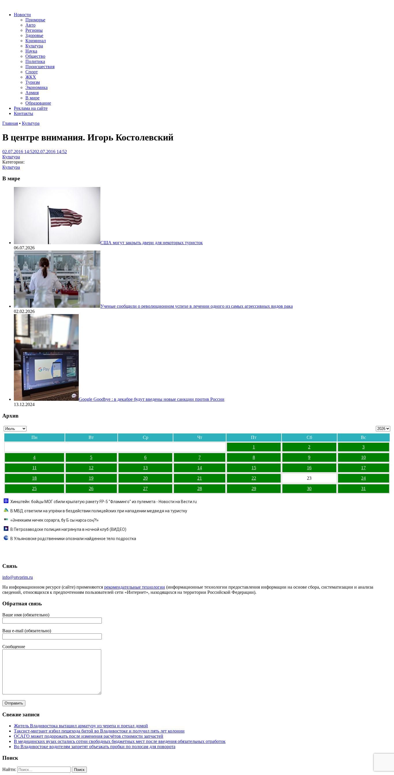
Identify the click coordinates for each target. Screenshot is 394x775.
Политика (35, 61)
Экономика (36, 87)
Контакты (23, 113)
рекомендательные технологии (134, 587)
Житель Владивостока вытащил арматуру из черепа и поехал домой (81, 725)
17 (363, 467)
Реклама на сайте (31, 108)
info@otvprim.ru (17, 577)
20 (145, 478)
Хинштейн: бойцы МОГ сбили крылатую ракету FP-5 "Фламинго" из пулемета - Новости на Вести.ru (103, 501)
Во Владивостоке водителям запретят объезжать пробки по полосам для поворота (94, 746)
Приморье (35, 19)
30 (309, 488)
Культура (34, 45)
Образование (38, 103)
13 (145, 467)
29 (254, 488)
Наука (31, 51)
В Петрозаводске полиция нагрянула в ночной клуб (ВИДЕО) (68, 529)
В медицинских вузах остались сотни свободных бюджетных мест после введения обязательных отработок (120, 741)
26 (91, 488)
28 (199, 488)
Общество (35, 56)
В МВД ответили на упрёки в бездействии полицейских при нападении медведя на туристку (98, 511)
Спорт (31, 71)
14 (199, 467)
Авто (30, 25)
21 (199, 478)
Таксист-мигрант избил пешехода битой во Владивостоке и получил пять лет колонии (99, 730)
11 (34, 467)
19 (91, 478)
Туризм (32, 82)
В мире (32, 97)
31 (363, 488)
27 (145, 488)
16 (309, 467)
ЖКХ (30, 77)
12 (91, 467)
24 (363, 478)
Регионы (34, 30)
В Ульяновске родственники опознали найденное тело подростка (73, 538)
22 (254, 478)
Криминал (35, 40)
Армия (32, 92)
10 (363, 457)
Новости (22, 14)
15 (254, 467)
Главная (10, 123)
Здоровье (34, 35)
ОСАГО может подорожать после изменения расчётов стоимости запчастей (88, 736)
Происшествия (40, 66)
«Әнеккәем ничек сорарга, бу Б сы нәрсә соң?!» (54, 520)
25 (34, 488)
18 (34, 478)
